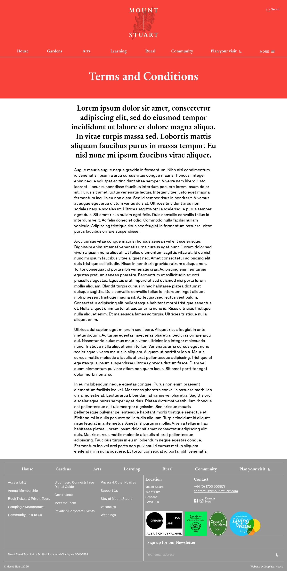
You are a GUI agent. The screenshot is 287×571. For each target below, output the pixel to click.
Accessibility (17, 483)
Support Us (109, 491)
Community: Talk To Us (25, 515)
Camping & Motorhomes (26, 507)
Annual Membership (23, 491)
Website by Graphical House (266, 567)
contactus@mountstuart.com (216, 491)
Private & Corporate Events (74, 511)
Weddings (108, 515)
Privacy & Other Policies (118, 483)
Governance (63, 495)
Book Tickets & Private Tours (29, 499)
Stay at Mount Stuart (116, 499)
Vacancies (108, 507)
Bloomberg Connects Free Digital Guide (74, 485)
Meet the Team (65, 503)
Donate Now (207, 499)
